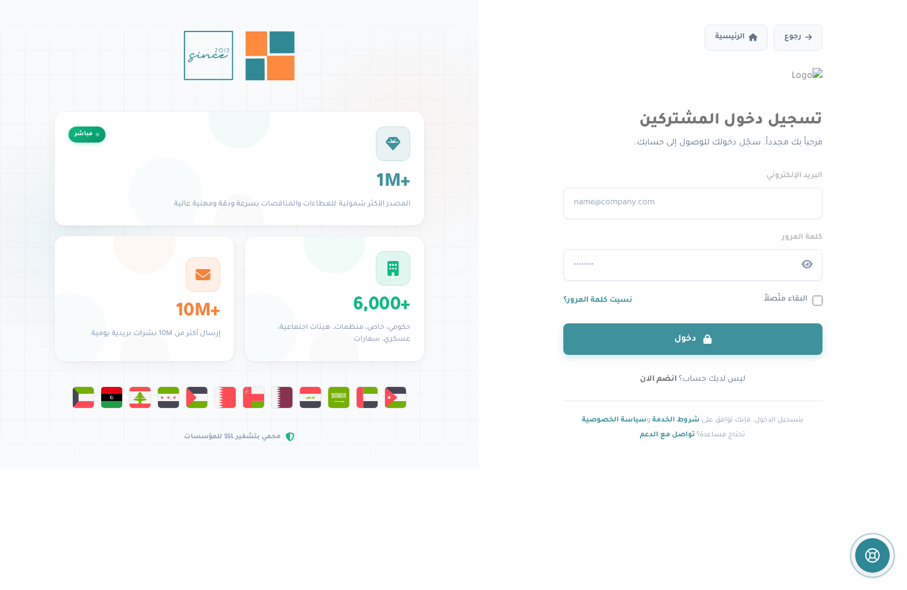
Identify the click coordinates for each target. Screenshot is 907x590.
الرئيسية (730, 37)
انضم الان (658, 379)
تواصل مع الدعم (667, 435)
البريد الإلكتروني (794, 176)
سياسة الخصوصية (614, 420)
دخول (686, 339)
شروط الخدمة (676, 420)
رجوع (792, 37)
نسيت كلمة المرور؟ (597, 300)
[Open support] (872, 555)
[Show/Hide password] (807, 264)
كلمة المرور (802, 237)
